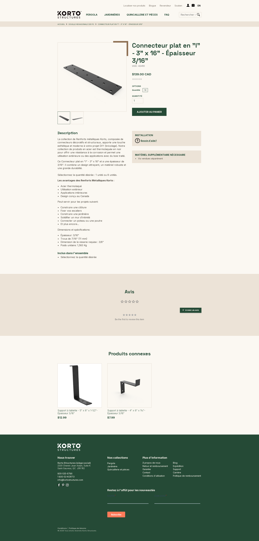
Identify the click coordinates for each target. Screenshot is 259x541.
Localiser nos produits (134, 5)
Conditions (62, 528)
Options (136, 86)
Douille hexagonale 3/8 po (81, 24)
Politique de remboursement (187, 476)
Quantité (136, 90)
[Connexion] (188, 5)
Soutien (178, 5)
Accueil (61, 24)
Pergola (91, 14)
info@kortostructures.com (70, 480)
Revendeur (165, 5)
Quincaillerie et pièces (142, 14)
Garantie (147, 469)
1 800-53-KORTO (66, 476)
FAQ (166, 14)
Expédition (178, 466)
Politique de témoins (77, 528)
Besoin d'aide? (149, 140)
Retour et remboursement (155, 466)
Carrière (177, 472)
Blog (175, 463)
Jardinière (112, 466)
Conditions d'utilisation (154, 476)
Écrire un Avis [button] (192, 310)
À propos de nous (151, 463)
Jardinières (112, 14)
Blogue (152, 5)
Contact (146, 472)
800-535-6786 (65, 473)
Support (177, 469)
